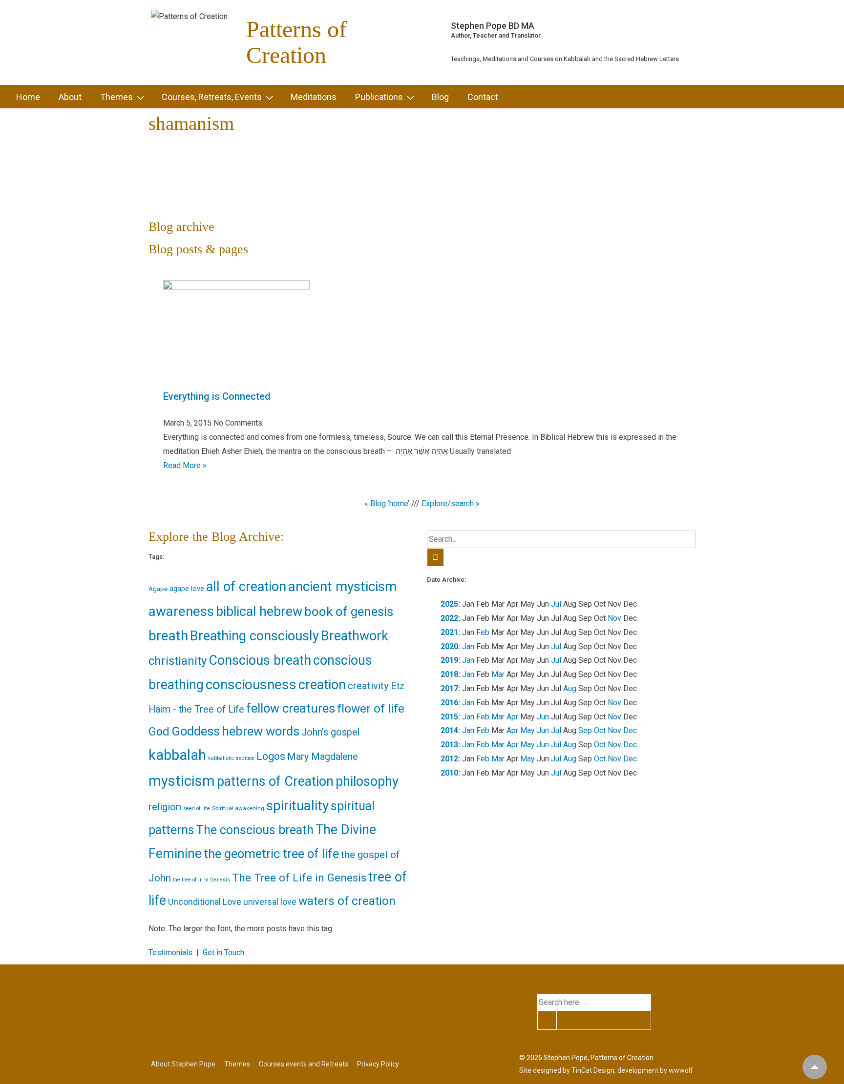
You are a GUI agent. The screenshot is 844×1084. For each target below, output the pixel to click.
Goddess (195, 731)
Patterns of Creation (296, 42)
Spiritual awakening (238, 808)
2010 (449, 772)
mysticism (181, 781)
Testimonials (170, 952)
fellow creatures (290, 708)
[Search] (435, 557)
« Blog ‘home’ (386, 503)
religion (164, 807)
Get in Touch (223, 952)
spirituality (297, 806)
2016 (449, 702)
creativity (368, 686)
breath (168, 636)
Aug (569, 688)
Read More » (185, 465)
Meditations (314, 97)
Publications (379, 97)
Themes (116, 97)
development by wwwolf (655, 1070)
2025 (449, 604)
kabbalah (177, 755)
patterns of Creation (275, 781)
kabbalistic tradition (231, 758)
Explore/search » (451, 503)
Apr (512, 716)
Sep (585, 730)
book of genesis (348, 611)
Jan (468, 646)
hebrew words (260, 731)
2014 (449, 730)
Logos (270, 756)
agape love (186, 588)
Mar (498, 674)
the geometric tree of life (271, 853)
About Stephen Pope (183, 1064)
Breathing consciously (254, 636)
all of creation (246, 586)
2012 (449, 758)
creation (322, 685)
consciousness (251, 684)
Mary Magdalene (322, 756)
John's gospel (330, 732)
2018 (449, 674)
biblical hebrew (259, 611)
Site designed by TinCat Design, (568, 1070)
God (158, 731)
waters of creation (347, 901)
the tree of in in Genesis (201, 880)
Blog (440, 97)
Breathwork (354, 636)
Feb (482, 632)
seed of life (196, 808)
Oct (600, 730)
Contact (482, 97)
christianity (177, 661)
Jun (543, 716)
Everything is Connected (217, 396)
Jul (556, 604)
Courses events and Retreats (303, 1064)
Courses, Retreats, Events (212, 97)
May (527, 730)
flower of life (370, 708)
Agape (158, 589)
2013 (449, 744)
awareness (181, 611)
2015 (449, 716)
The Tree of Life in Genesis (299, 877)
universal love (269, 902)
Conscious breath (260, 660)
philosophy (367, 781)
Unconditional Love (204, 902)
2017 (449, 688)
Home (28, 97)
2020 (449, 646)
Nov (614, 618)
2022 (449, 618)
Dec (630, 730)
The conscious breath (255, 830)
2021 (449, 632)
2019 (449, 660)
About (70, 97)
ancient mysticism (342, 586)
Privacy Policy (378, 1064)
